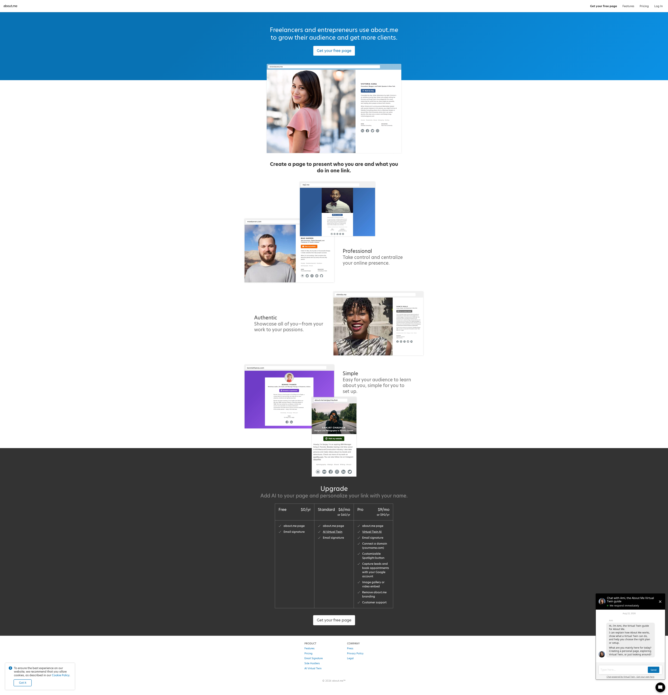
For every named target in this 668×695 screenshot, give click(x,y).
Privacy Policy (355, 653)
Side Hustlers (312, 663)
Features (309, 648)
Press (350, 648)
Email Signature (313, 658)
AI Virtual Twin (332, 532)
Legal (350, 658)
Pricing (308, 653)
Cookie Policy (60, 675)
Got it (22, 683)
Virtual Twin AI (372, 532)
